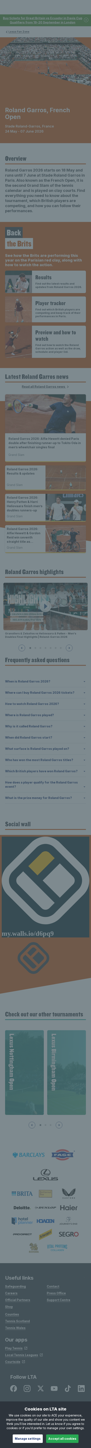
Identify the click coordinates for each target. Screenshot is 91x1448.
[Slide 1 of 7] (30, 648)
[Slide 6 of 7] (56, 648)
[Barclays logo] (28, 1155)
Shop (9, 1306)
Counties (12, 1314)
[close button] (86, 20)
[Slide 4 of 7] (45, 648)
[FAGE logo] (62, 1155)
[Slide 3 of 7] (40, 648)
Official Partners (17, 1300)
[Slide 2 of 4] (45, 1125)
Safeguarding (15, 1286)
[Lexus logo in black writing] (45, 1175)
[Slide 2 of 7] (35, 648)
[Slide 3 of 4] (50, 1125)
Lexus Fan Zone (18, 31)
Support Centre (58, 1300)
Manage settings (28, 1438)
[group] (24, 1072)
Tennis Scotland (17, 1321)
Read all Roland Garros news (44, 386)
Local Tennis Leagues (21, 1355)
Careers (11, 1293)
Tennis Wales (15, 1328)
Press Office (56, 1293)
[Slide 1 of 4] (40, 1125)
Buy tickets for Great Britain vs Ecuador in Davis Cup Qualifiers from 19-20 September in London (42, 20)
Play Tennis (14, 1348)
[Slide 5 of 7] (50, 648)
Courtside (12, 1362)
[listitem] (22, 1193)
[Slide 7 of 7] (61, 648)
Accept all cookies (62, 1438)
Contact (53, 1286)
